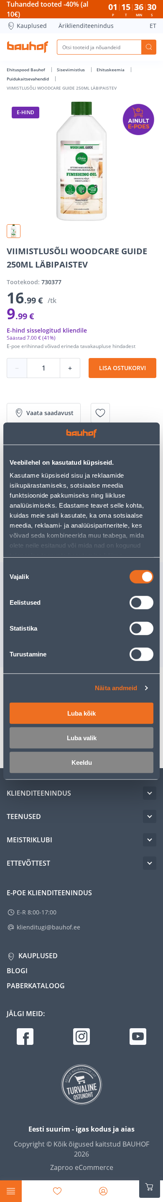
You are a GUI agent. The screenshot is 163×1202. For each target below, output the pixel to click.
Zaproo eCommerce (81, 1167)
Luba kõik (81, 712)
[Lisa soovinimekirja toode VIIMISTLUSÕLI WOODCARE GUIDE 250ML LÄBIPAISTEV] (100, 413)
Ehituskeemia (111, 70)
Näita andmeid (116, 687)
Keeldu (81, 762)
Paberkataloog (36, 985)
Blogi (17, 970)
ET (153, 26)
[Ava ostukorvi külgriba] (149, 1187)
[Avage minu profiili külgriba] (103, 1191)
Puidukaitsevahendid (28, 79)
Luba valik (82, 737)
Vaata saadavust (50, 413)
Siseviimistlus (71, 70)
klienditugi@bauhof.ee (48, 927)
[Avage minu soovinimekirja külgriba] (57, 1191)
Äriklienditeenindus (86, 26)
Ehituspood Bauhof (26, 70)
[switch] (141, 602)
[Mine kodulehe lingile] (27, 47)
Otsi (148, 47)
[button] (13, 231)
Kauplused (32, 26)
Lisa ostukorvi (122, 368)
